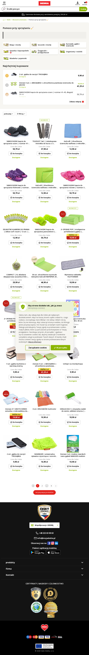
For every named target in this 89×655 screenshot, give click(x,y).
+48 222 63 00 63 (46, 533)
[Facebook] (49, 543)
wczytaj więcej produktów (44, 492)
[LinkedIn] (56, 543)
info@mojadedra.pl (46, 538)
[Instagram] (52, 543)
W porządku (61, 347)
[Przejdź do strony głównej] (44, 3)
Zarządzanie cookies (38, 347)
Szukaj (83, 9)
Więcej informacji (34, 342)
